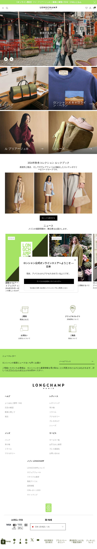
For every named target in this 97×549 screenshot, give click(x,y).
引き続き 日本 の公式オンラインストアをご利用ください (49, 288)
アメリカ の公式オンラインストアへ (49, 281)
